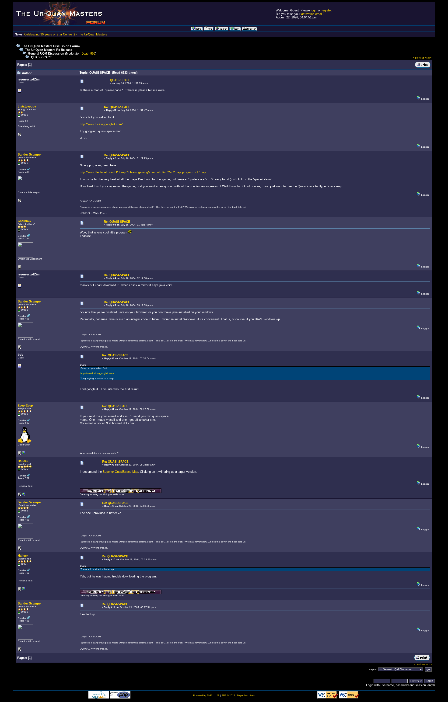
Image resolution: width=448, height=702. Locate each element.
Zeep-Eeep (25, 405)
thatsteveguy (27, 106)
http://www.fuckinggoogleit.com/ (101, 124)
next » (428, 57)
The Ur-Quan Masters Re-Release (48, 50)
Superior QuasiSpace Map (120, 471)
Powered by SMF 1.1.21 (206, 695)
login (314, 10)
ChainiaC (24, 221)
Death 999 (88, 53)
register (326, 10)
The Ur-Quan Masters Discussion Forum (51, 46)
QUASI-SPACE (41, 57)
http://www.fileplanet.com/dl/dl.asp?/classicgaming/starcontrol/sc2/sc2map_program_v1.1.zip (143, 172)
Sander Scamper (30, 154)
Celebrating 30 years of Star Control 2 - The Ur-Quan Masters (65, 34)
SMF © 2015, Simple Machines (238, 695)
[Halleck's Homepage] (24, 495)
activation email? (312, 14)
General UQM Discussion (46, 53)
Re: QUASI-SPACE (117, 107)
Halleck (23, 461)
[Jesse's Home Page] (24, 454)
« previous (418, 57)
